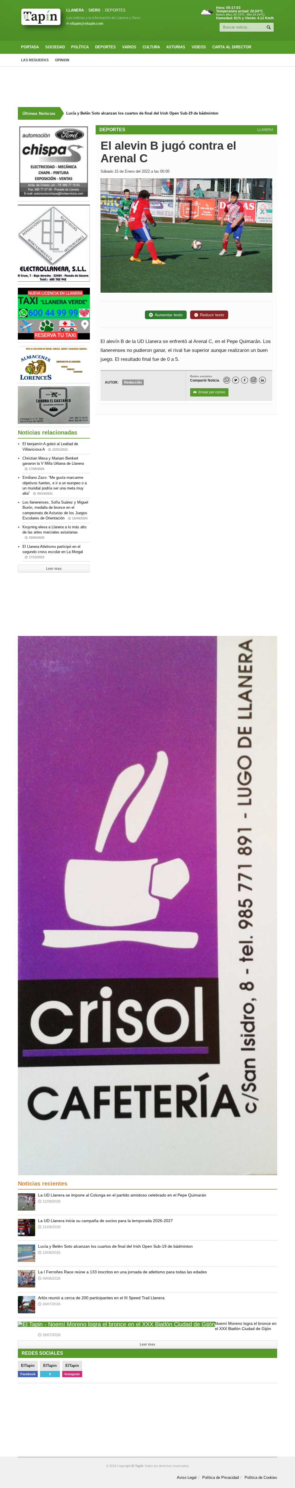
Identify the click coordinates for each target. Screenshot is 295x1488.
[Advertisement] (147, 87)
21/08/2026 (49, 1201)
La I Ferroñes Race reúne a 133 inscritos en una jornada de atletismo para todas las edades (146, 113)
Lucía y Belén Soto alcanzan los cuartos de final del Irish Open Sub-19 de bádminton (115, 1246)
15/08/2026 (49, 1253)
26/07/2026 (49, 1304)
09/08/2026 (49, 1278)
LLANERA (75, 10)
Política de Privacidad (220, 1477)
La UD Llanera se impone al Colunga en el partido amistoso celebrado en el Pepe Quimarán (122, 1195)
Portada (30, 47)
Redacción (133, 382)
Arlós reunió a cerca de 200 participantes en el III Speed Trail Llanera (101, 1297)
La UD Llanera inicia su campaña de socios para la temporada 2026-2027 (105, 1220)
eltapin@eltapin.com (86, 24)
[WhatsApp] (227, 380)
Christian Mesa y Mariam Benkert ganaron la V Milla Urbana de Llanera (53, 463)
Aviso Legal (186, 1477)
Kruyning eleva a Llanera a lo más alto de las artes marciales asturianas (54, 532)
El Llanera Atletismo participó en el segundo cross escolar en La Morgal (52, 551)
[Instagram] (253, 380)
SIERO (94, 10)
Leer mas (54, 569)
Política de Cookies (261, 1477)
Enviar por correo (209, 392)
